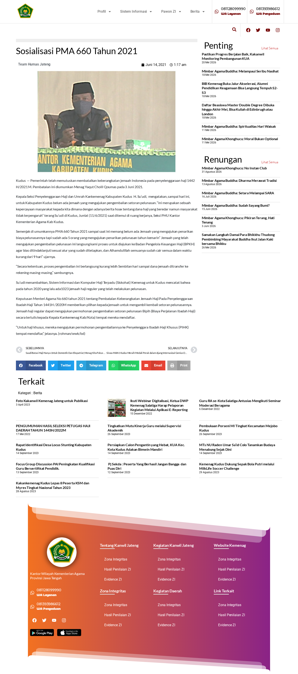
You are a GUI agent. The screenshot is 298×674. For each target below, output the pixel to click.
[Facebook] (248, 30)
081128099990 (233, 9)
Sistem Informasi (133, 11)
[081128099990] (216, 11)
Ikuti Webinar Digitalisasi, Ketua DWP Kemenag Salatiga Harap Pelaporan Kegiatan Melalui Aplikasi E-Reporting (159, 405)
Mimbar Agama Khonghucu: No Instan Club (234, 168)
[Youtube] (268, 30)
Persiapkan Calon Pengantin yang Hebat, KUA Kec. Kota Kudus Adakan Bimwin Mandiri (146, 447)
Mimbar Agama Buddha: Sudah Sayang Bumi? (236, 205)
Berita (195, 11)
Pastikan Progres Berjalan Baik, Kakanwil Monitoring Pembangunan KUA (233, 56)
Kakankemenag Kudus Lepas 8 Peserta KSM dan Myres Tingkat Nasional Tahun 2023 (52, 485)
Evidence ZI (113, 579)
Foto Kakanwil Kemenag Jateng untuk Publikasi (52, 401)
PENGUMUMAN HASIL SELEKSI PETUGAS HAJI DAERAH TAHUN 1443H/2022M (53, 428)
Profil (102, 11)
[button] (234, 29)
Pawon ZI (168, 11)
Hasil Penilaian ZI (117, 569)
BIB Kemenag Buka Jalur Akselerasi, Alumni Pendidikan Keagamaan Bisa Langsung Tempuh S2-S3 (240, 88)
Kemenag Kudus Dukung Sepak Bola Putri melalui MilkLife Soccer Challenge (236, 466)
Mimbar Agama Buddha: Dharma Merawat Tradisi (239, 180)
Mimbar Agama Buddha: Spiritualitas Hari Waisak (239, 126)
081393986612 (268, 9)
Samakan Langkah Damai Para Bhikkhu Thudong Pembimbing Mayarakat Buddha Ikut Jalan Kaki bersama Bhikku (238, 239)
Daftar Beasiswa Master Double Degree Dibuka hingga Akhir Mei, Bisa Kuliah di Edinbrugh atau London (238, 109)
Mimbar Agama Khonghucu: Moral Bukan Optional (240, 139)
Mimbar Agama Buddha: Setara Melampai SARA (238, 193)
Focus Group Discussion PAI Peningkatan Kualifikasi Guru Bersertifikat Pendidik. (55, 466)
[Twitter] (258, 30)
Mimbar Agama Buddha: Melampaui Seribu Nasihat (240, 71)
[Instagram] (277, 30)
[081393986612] (252, 11)
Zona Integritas (115, 559)
